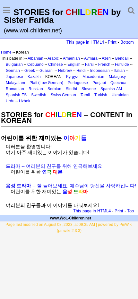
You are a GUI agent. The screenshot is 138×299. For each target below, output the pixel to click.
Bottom (127, 42)
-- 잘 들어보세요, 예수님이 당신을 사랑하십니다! (71, 185)
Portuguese (78, 83)
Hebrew (65, 70)
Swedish (38, 95)
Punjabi (99, 83)
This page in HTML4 (85, 42)
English (74, 64)
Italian (119, 70)
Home (6, 52)
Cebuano (35, 64)
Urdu (10, 101)
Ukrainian (120, 95)
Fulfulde (122, 64)
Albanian (35, 58)
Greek (29, 70)
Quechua (118, 83)
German (13, 70)
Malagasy (117, 76)
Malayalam (15, 83)
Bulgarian (14, 64)
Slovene (89, 89)
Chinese (55, 64)
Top (130, 211)
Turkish (100, 95)
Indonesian (100, 70)
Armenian (71, 58)
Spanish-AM (111, 89)
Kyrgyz (72, 76)
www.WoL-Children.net (70, 218)
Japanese (14, 76)
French (104, 64)
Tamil (85, 95)
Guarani (46, 70)
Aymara (91, 58)
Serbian (54, 89)
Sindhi (71, 89)
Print (112, 42)
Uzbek (24, 101)
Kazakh (34, 76)
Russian (36, 89)
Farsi (89, 64)
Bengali (122, 58)
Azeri (106, 58)
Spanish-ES (16, 95)
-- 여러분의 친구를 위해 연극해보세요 (54, 166)
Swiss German (63, 95)
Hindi (81, 70)
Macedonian (93, 76)
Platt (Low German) (46, 83)
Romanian (15, 89)
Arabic (53, 58)
